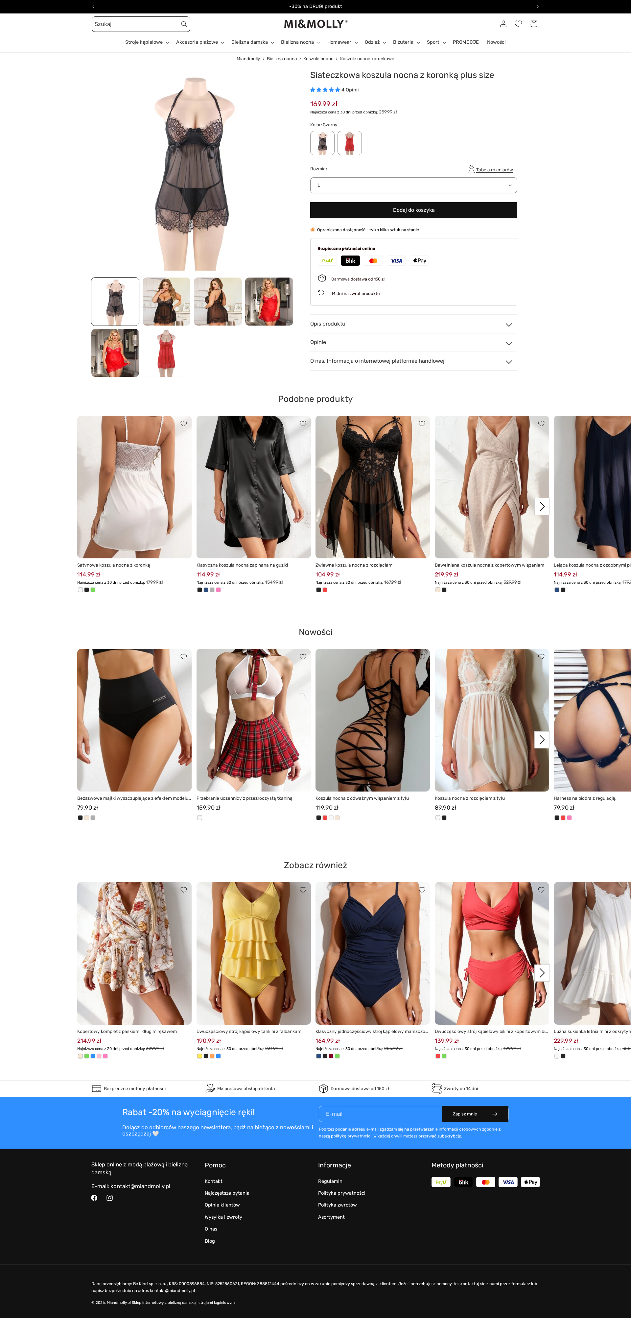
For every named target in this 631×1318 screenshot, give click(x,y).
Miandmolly (248, 58)
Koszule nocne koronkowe (367, 58)
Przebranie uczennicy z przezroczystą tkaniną (244, 798)
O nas (211, 1229)
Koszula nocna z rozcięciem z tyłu (470, 798)
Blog (210, 1241)
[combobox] (141, 24)
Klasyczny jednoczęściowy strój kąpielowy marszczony (372, 1032)
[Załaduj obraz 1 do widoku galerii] (115, 302)
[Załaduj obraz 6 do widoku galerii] (167, 353)
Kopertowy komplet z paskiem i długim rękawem (127, 1031)
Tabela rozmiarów (494, 169)
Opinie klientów (222, 1205)
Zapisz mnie (465, 1113)
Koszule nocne (318, 58)
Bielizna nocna (282, 58)
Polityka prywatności (341, 1193)
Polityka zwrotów (337, 1205)
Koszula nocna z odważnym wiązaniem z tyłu (362, 798)
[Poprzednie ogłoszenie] (93, 6)
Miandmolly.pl (119, 1302)
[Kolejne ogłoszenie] (537, 6)
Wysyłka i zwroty (223, 1217)
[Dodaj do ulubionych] (184, 423)
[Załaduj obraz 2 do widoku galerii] (167, 302)
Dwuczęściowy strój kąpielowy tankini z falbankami (249, 1031)
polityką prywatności (351, 1136)
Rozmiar (318, 168)
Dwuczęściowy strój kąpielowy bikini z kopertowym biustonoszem (491, 1032)
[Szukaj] (184, 24)
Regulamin (330, 1181)
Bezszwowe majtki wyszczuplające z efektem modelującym (133, 798)
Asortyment (331, 1217)
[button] (98, 23)
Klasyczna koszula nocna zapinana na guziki (242, 565)
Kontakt (213, 1181)
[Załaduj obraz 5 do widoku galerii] (115, 353)
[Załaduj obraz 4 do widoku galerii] (269, 302)
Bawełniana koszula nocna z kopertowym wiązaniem (489, 565)
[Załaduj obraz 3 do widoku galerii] (218, 302)
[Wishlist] (518, 23)
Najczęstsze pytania (227, 1193)
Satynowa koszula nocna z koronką (113, 565)
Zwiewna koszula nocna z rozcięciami (354, 565)
